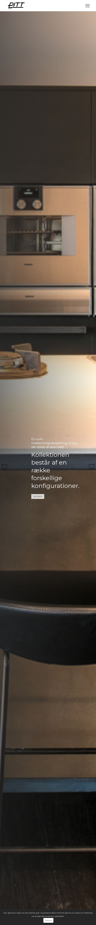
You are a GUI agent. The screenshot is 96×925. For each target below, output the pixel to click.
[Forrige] (4, 466)
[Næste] (91, 466)
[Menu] (86, 5)
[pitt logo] (16, 5)
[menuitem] (86, 5)
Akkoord (48, 920)
